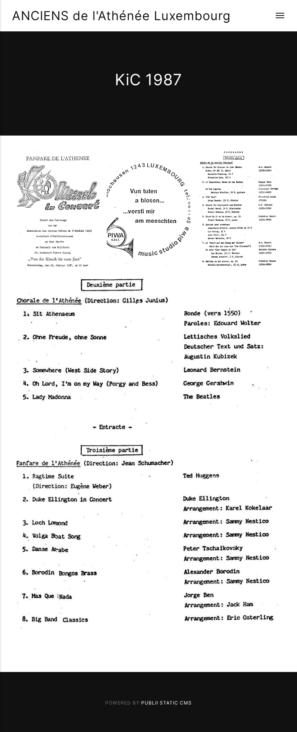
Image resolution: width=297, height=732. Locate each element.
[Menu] (275, 15)
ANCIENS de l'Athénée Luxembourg (121, 15)
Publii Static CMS (166, 703)
